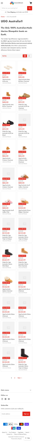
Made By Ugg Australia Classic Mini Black (7, 264)
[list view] (29, 55)
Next (19, 378)
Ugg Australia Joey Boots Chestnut (8, 105)
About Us (4, 432)
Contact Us (9, 434)
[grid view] (25, 55)
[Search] (29, 8)
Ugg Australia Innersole (6, 80)
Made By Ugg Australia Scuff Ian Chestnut (23, 106)
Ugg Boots (20, 432)
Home (3, 16)
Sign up (26, 414)
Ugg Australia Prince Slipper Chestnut (24, 211)
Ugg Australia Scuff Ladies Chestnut (24, 186)
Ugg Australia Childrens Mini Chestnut (22, 160)
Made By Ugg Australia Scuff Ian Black (7, 133)
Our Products (12, 432)
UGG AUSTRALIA (6, 83)
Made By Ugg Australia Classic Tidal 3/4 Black (7, 237)
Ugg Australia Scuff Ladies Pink (8, 211)
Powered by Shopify (16, 438)
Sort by (4, 56)
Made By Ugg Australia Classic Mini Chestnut (23, 264)
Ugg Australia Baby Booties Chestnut (24, 80)
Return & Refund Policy (20, 434)
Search (27, 432)
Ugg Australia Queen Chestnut (7, 290)
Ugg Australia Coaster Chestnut (7, 159)
